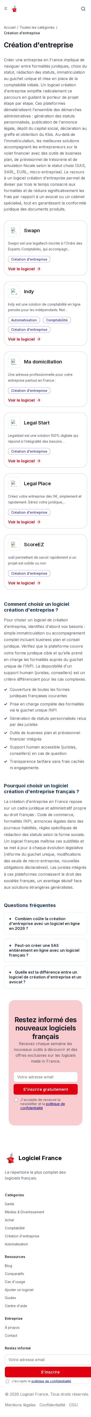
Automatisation (16, 1244)
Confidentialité (52, 1404)
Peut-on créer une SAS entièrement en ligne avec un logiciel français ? (44, 950)
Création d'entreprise (22, 1236)
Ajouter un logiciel (19, 1290)
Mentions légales (20, 1404)
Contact (11, 1335)
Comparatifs (14, 1274)
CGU (73, 1404)
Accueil (10, 27)
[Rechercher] (83, 9)
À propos (12, 1327)
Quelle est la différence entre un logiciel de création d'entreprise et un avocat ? (45, 977)
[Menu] (6, 9)
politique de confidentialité (42, 1106)
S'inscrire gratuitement (45, 1089)
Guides (10, 1298)
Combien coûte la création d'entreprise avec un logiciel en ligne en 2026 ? (44, 923)
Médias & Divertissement (24, 1212)
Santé (9, 1204)
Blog (8, 1266)
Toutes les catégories (37, 27)
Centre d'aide (16, 1306)
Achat (9, 1220)
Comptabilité (15, 1228)
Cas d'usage (15, 1282)
